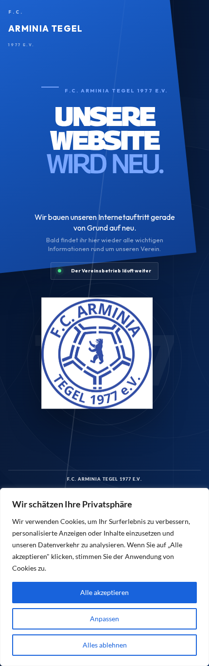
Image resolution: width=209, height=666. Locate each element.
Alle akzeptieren (104, 592)
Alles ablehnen (105, 645)
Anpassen (104, 618)
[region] (104, 577)
